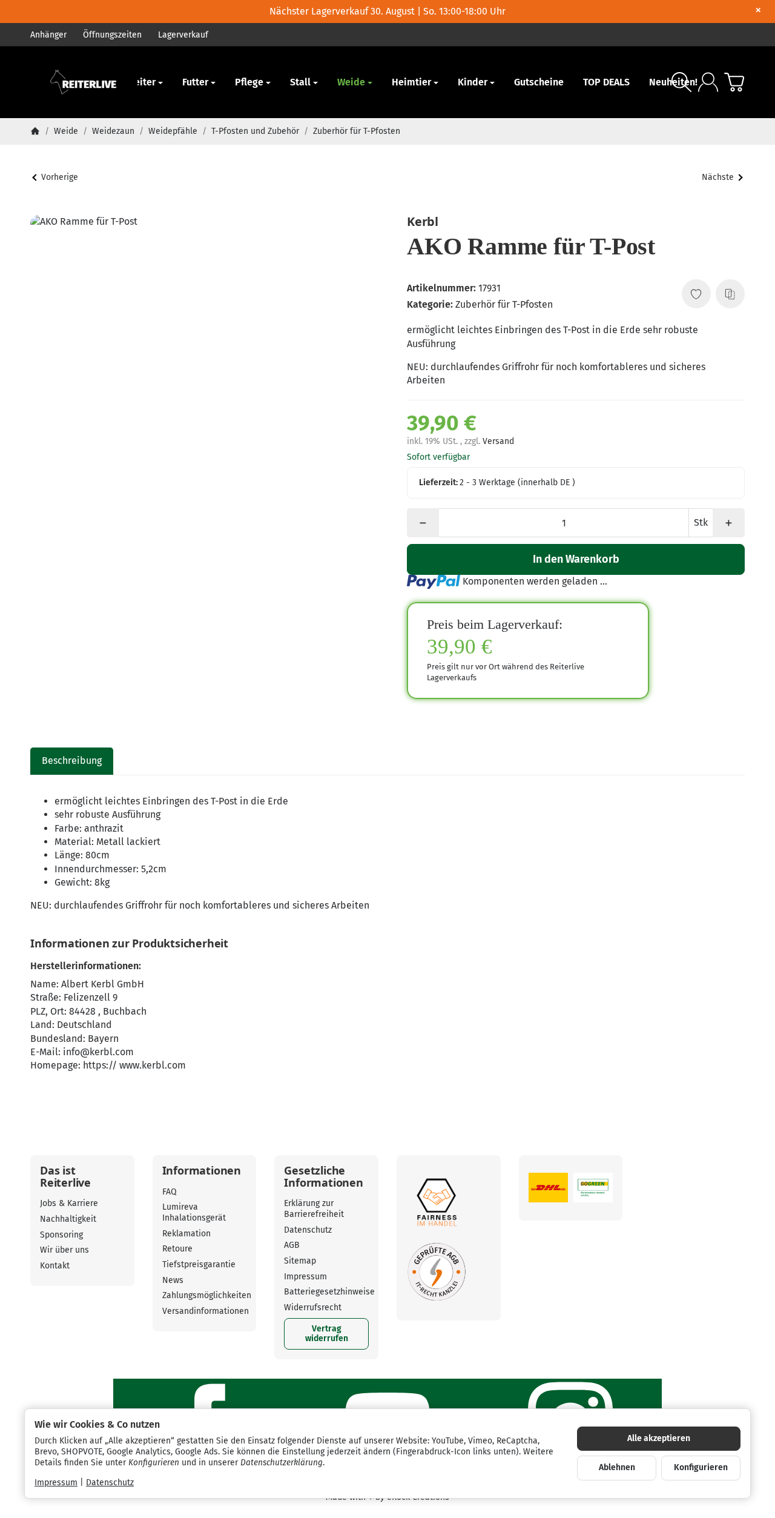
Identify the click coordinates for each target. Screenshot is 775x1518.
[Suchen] (681, 82)
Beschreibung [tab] (72, 760)
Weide (351, 82)
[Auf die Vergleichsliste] (730, 293)
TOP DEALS (606, 82)
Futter (195, 82)
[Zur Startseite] (83, 82)
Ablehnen (617, 1467)
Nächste (718, 177)
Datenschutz (110, 1482)
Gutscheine (539, 82)
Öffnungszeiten (112, 35)
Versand (498, 441)
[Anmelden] (708, 82)
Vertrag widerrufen (326, 1334)
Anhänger (48, 35)
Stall (300, 82)
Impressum (56, 1482)
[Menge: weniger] (423, 522)
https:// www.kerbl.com (134, 1065)
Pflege (249, 82)
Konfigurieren (701, 1467)
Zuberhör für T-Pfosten (504, 304)
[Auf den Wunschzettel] (696, 293)
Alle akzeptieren (658, 1438)
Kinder (472, 82)
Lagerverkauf (183, 35)
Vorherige (59, 177)
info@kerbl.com (98, 1052)
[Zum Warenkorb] (734, 82)
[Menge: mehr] (729, 522)
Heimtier (411, 82)
